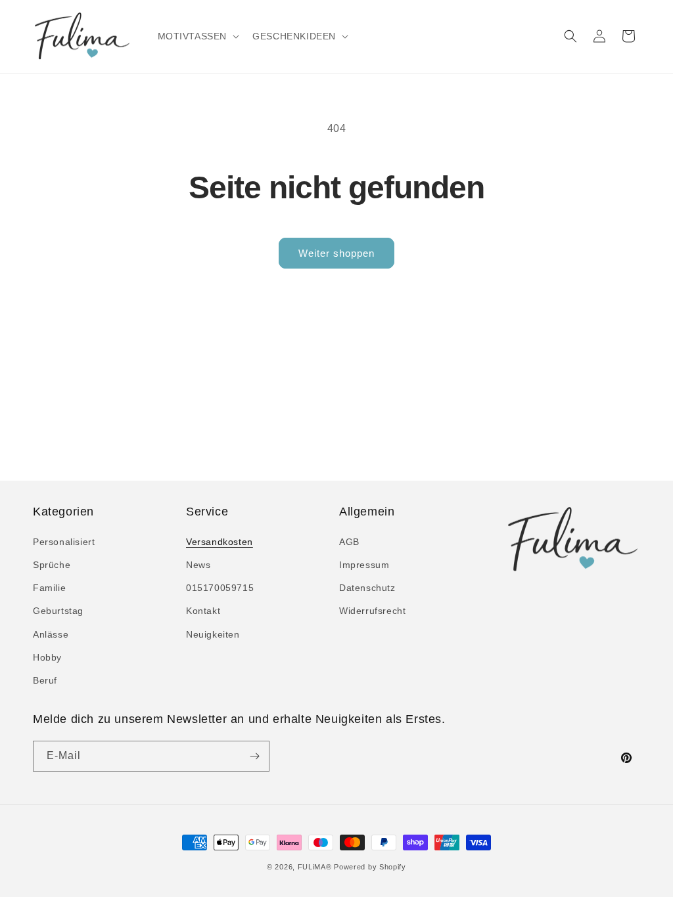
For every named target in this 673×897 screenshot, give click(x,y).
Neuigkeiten (213, 634)
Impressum (364, 564)
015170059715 (220, 587)
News (198, 564)
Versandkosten (219, 541)
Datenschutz (367, 587)
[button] (197, 36)
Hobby (47, 657)
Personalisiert (64, 541)
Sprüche (51, 564)
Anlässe (50, 634)
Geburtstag (58, 610)
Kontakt (203, 610)
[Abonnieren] (254, 756)
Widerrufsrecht (372, 610)
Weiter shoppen (336, 253)
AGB (349, 541)
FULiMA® (315, 867)
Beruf (45, 680)
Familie (49, 587)
